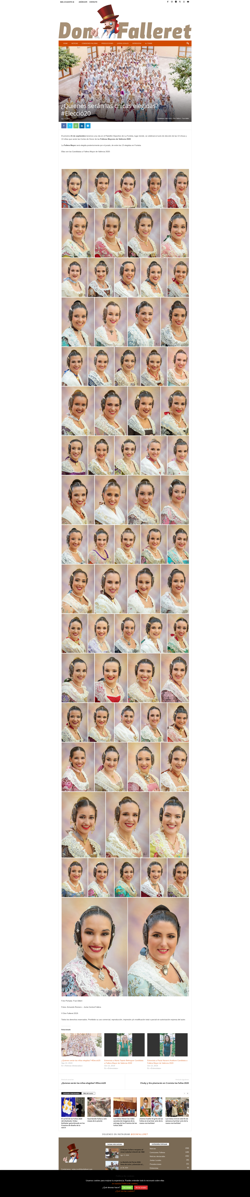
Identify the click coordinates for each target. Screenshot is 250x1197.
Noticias (74, 43)
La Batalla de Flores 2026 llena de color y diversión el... (132, 1163)
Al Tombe (148, 43)
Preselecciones (107, 43)
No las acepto (141, 1188)
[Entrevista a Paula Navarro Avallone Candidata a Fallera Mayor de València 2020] (167, 1044)
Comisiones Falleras (90, 43)
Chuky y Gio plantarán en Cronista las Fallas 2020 (164, 1083)
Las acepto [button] (127, 1188)
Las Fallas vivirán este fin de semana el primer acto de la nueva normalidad (176, 1121)
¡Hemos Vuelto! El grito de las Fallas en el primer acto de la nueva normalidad (151, 1121)
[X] (180, 2)
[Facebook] (167, 2)
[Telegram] (175, 2)
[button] (187, 43)
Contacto (93, 2)
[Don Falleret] (125, 22)
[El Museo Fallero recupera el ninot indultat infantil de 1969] (111, 1153)
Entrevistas (136, 43)
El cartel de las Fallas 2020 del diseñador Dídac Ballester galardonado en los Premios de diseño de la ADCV (73, 1123)
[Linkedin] (82, 125)
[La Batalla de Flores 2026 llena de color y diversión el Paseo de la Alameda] (111, 1166)
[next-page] (187, 1093)
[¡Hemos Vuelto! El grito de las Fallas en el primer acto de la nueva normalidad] (151, 1107)
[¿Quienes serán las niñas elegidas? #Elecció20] (81, 1044)
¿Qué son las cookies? (125, 1191)
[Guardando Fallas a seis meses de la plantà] (99, 1107)
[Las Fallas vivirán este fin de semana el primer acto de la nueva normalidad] (177, 1107)
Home (65, 43)
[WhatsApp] (184, 2)
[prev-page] (184, 1093)
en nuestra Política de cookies (125, 1183)
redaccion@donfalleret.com (82, 1169)
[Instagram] (171, 2)
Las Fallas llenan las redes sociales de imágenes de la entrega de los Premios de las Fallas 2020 (125, 1122)
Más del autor (88, 1093)
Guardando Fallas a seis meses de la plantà (97, 1120)
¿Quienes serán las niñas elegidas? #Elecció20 (80, 1060)
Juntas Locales (123, 43)
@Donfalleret (139, 1134)
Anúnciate (83, 2)
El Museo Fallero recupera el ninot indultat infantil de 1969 (132, 1150)
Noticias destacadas (157, 1156)
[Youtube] (188, 2)
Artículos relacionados (71, 1093)
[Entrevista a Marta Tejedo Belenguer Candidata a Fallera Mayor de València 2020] (124, 1044)
